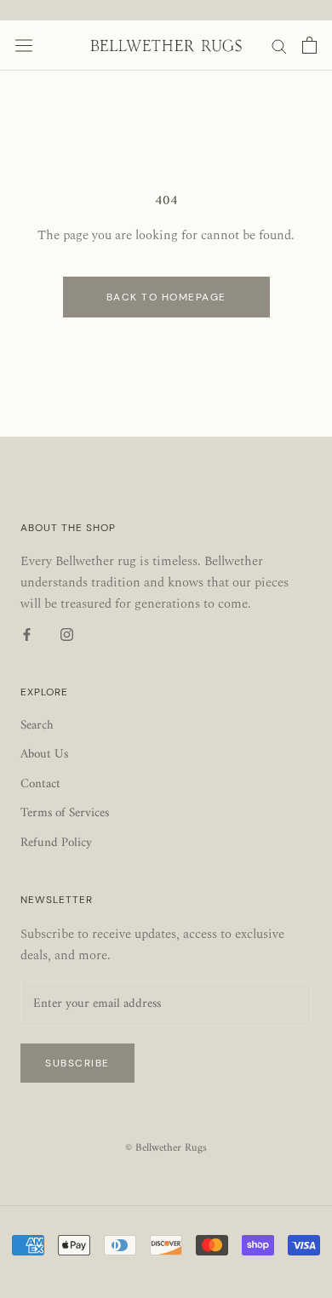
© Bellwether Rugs (166, 1148)
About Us (44, 755)
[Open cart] (309, 45)
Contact (40, 785)
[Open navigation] (23, 45)
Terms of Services (64, 814)
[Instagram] (66, 635)
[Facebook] (26, 635)
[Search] (279, 45)
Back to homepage (166, 297)
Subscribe (77, 1063)
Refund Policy (56, 844)
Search (37, 726)
